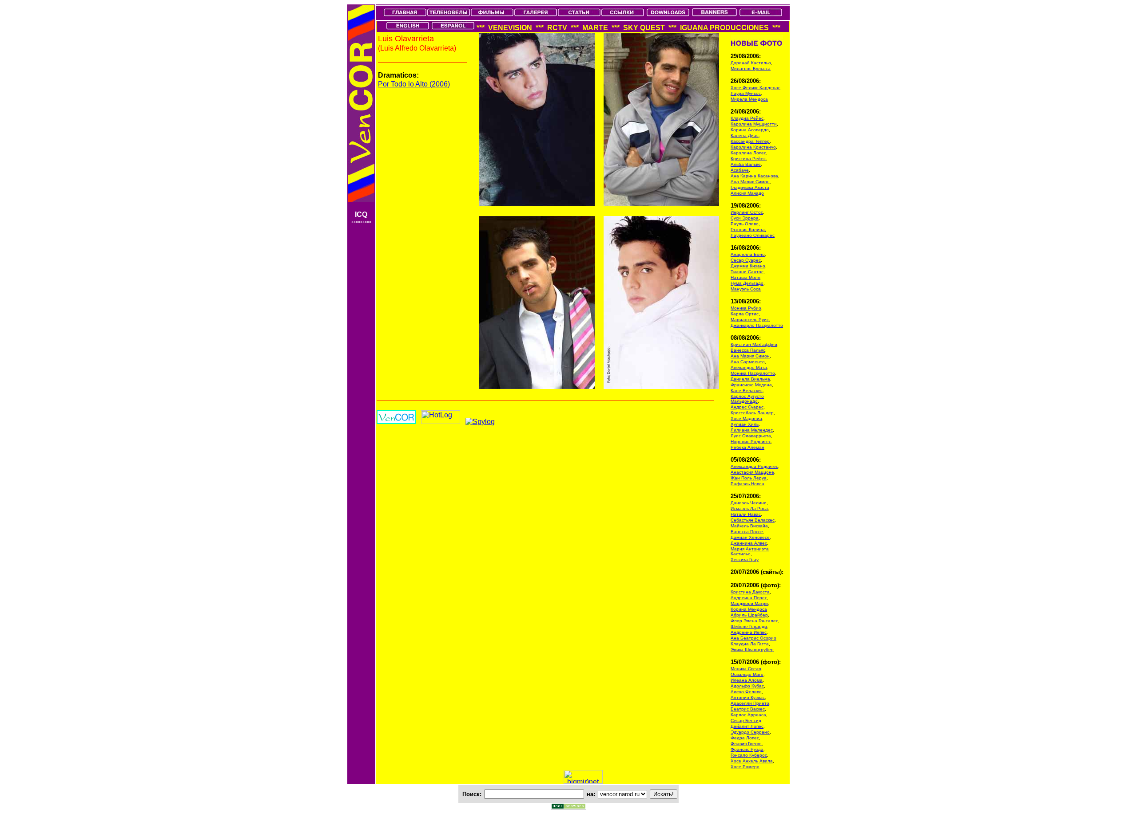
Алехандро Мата (749, 367)
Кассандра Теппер (750, 141)
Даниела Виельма (750, 379)
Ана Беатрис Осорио (753, 638)
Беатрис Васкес (748, 709)
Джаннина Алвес (749, 543)
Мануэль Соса (746, 289)
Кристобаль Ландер (752, 412)
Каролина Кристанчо (753, 147)
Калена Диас (745, 135)
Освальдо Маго (747, 674)
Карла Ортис (745, 313)
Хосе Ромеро (745, 766)
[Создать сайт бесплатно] (568, 807)
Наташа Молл (745, 277)
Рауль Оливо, (745, 223)
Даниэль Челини (749, 502)
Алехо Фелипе (746, 691)
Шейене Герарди (749, 626)
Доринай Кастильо (751, 62)
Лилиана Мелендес (752, 430)
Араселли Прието (750, 703)
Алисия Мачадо (747, 193)
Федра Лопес (745, 737)
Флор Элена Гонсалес (754, 620)
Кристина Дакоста (750, 591)
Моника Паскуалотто (753, 373)
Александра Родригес (754, 466)
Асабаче (740, 170)
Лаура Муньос (746, 93)
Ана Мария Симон (750, 181)
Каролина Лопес (748, 152)
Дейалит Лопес (747, 726)
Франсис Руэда (747, 749)
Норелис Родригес (751, 441)
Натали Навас (746, 514)
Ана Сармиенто (748, 361)
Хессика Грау (745, 559)
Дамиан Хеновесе (750, 537)
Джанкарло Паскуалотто (757, 325)
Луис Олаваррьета (751, 435)
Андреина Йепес (749, 632)
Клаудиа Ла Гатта (750, 643)
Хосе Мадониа (746, 418)
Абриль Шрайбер (749, 615)
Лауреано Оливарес (753, 235)
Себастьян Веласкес (753, 520)
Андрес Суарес (747, 407)
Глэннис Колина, (748, 229)
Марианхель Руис (750, 319)
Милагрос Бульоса (751, 68)
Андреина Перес (749, 597)
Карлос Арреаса (748, 714)
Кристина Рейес (748, 158)
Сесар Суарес (746, 260)
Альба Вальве (746, 164)
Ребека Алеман (747, 447)
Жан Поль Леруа (749, 477)
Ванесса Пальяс (748, 350)
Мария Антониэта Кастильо (750, 551)
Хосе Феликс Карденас (755, 87)
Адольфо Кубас (747, 685)
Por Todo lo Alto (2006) (414, 84)
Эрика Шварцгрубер (752, 649)
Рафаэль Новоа (747, 483)
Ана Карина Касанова (754, 175)
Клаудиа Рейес (747, 118)
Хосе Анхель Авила (752, 760)
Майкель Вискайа (749, 525)
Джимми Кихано (748, 265)
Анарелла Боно (748, 254)
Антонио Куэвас (748, 697)
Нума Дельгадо (747, 283)
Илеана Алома (747, 680)
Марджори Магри (749, 603)
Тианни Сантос (747, 271)
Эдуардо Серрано (750, 732)
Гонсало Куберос (749, 755)
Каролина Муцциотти (754, 124)
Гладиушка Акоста (750, 187)
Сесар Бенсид (746, 720)
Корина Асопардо (750, 129)
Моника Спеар (746, 668)
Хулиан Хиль (745, 424)
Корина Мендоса (749, 609)
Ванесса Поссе (747, 531)
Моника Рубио (746, 308)
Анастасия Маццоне (752, 472)
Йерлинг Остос (747, 212)
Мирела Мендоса (749, 99)
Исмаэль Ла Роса (749, 508)
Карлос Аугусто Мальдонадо (747, 399)
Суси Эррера (745, 218)
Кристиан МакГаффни (754, 344)
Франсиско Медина (751, 384)
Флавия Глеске (746, 743)
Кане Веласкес (747, 390)
